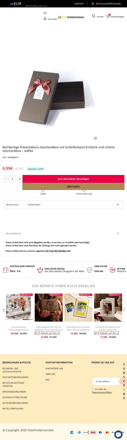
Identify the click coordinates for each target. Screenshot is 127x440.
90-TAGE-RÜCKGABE (55, 251)
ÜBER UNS (50, 374)
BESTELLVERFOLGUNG (12, 408)
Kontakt (79, 3)
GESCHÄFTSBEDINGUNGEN (15, 377)
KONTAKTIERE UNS (54, 368)
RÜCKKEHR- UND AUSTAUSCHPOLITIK (11, 370)
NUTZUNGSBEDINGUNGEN (15, 403)
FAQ (47, 379)
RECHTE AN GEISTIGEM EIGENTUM (13, 384)
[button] (3, 316)
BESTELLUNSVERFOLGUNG (105, 3)
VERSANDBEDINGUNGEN (14, 391)
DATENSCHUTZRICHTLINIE (14, 397)
